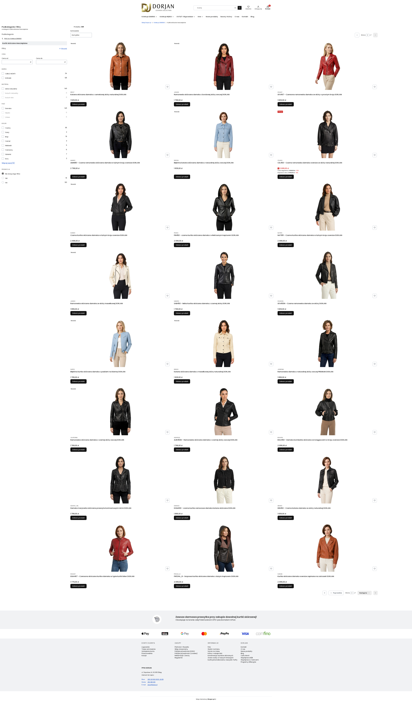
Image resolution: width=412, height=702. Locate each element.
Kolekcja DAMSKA (159, 22)
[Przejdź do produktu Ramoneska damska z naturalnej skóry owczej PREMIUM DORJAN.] (327, 343)
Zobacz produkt (78, 104)
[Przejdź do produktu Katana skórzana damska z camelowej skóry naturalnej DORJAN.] (120, 66)
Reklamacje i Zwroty (182, 655)
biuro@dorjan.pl (149, 685)
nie (6, 183)
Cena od (5, 58)
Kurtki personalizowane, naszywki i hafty (222, 660)
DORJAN (8, 78)
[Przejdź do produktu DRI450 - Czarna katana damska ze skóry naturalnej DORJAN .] (327, 479)
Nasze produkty (246, 651)
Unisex (7, 117)
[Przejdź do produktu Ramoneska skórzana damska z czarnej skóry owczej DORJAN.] (120, 411)
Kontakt (244, 647)
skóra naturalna (11, 89)
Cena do (39, 58)
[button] (240, 8)
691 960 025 (148, 682)
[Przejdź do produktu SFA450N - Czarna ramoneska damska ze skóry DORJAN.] (327, 275)
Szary (7, 132)
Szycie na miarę (214, 651)
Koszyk (144, 655)
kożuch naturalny (11, 93)
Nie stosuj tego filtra (12, 174)
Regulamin (179, 658)
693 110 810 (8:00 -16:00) (153, 679)
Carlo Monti (245, 655)
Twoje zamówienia (148, 649)
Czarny (8, 128)
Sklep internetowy (205, 699)
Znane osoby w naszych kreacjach (220, 658)
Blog (242, 653)
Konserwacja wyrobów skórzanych (220, 655)
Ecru (6, 159)
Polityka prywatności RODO (185, 651)
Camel (7, 141)
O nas (243, 649)
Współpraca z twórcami (250, 660)
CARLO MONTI (10, 74)
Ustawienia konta (148, 651)
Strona (363, 35)
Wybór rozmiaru (214, 649)
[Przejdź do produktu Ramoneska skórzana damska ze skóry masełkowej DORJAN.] (120, 275)
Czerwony (9, 150)
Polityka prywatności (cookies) (186, 653)
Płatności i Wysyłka (182, 647)
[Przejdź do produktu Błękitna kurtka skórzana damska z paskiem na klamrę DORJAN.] (120, 343)
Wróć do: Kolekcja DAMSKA (12, 38)
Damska (8, 108)
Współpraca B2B (247, 658)
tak (6, 178)
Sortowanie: (74, 31)
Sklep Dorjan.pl (146, 22)
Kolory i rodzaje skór (215, 653)
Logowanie (146, 647)
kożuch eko (9, 98)
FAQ (209, 647)
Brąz (6, 137)
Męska (7, 113)
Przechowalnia (147, 653)
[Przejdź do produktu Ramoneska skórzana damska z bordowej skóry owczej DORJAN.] (224, 66)
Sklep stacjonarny (181, 649)
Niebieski (8, 145)
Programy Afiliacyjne (248, 662)
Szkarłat (8, 154)
